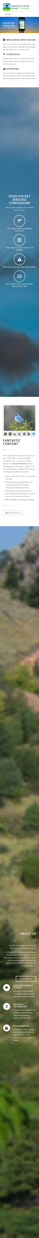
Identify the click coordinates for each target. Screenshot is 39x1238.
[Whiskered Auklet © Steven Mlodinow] (29, 434)
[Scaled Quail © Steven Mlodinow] (14, 434)
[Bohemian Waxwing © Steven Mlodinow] (24, 434)
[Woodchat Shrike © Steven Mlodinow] (19, 434)
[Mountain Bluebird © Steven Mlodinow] (19, 418)
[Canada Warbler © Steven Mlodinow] (10, 434)
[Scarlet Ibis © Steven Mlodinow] (33, 434)
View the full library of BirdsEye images (19, 500)
